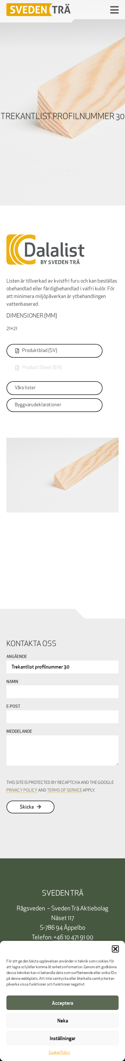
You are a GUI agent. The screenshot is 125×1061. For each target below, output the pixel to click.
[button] (115, 949)
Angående (16, 657)
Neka (62, 1020)
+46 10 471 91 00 (73, 938)
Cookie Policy (59, 1053)
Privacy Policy (22, 790)
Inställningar (62, 1038)
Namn (12, 682)
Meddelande (19, 732)
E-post (13, 707)
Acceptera (62, 1003)
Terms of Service (64, 790)
